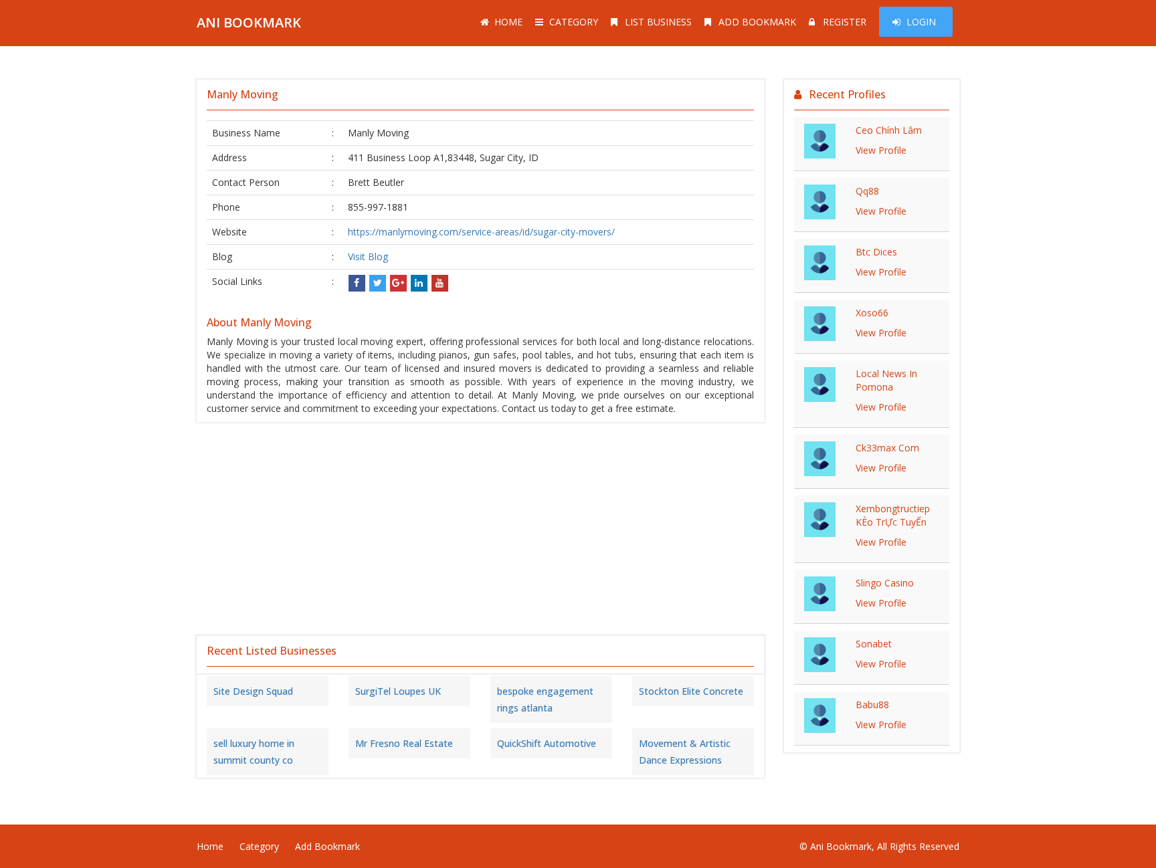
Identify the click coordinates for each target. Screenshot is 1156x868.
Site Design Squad (253, 691)
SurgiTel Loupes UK (398, 691)
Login (921, 21)
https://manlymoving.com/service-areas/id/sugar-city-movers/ (481, 231)
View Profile (881, 150)
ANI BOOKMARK (249, 22)
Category (573, 21)
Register (844, 21)
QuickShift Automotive (546, 743)
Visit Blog (368, 256)
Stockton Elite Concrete (691, 691)
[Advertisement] (480, 529)
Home (508, 21)
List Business (658, 21)
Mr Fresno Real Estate (404, 743)
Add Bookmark (757, 21)
